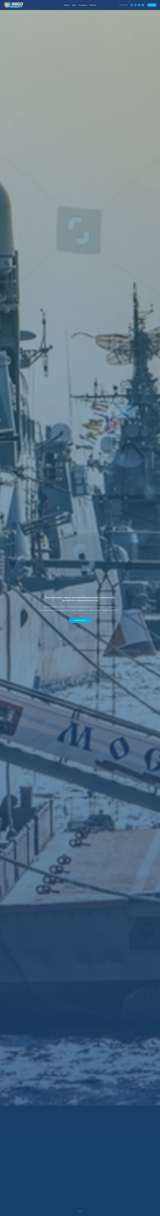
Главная (66, 5)
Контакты (93, 5)
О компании (83, 5)
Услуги (74, 5)
